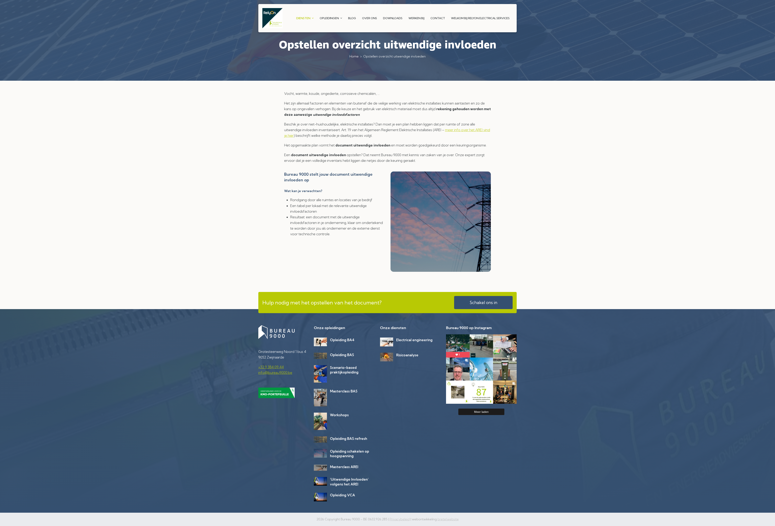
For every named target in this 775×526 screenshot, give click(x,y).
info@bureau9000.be (275, 372)
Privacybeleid (400, 519)
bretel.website (448, 519)
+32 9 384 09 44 (271, 367)
